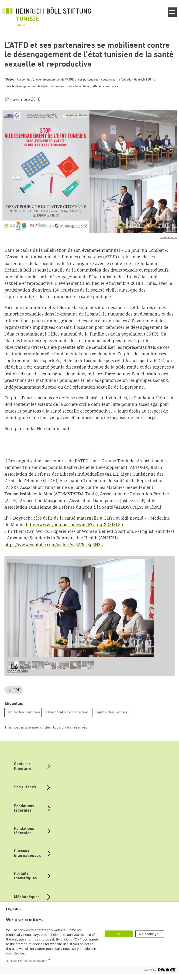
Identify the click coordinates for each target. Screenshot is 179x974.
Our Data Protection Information (26, 961)
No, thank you (149, 934)
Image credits (17, 671)
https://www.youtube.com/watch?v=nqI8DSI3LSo (74, 524)
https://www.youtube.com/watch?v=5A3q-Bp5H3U (53, 544)
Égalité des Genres (111, 712)
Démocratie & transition (67, 712)
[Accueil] (46, 14)
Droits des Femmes (23, 712)
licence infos (168, 237)
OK (118, 934)
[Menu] (172, 12)
